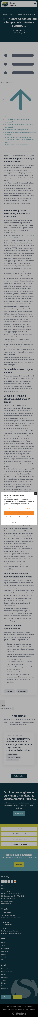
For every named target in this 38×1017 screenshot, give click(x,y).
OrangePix (24, 522)
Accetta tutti (19, 513)
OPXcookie (14, 522)
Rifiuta (11, 508)
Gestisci (27, 508)
